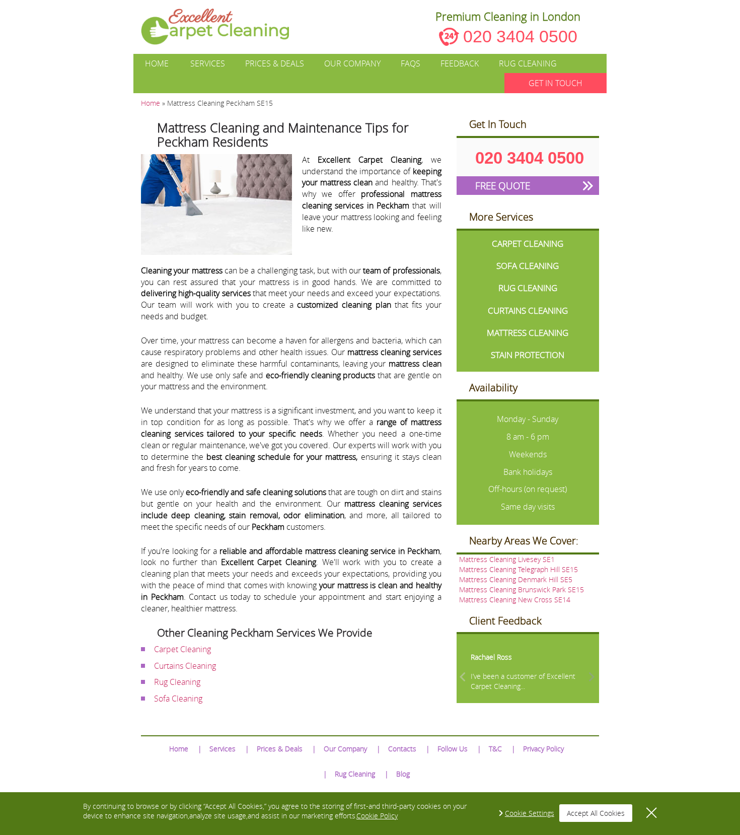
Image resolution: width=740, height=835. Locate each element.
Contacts (402, 748)
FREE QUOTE (502, 185)
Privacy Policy (543, 748)
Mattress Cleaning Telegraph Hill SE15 (518, 569)
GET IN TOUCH (555, 83)
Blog (403, 774)
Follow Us (452, 748)
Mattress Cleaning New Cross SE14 (514, 599)
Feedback (459, 63)
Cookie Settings (529, 813)
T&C (495, 748)
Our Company (352, 63)
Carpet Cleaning (182, 649)
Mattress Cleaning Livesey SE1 (507, 559)
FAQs (410, 63)
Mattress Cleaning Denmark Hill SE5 (515, 579)
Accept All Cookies (596, 813)
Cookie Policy (377, 815)
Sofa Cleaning (178, 698)
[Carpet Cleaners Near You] (223, 27)
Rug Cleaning (528, 63)
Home (157, 63)
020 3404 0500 (520, 36)
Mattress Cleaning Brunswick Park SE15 (521, 589)
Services (207, 63)
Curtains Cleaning (185, 665)
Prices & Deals (274, 63)
